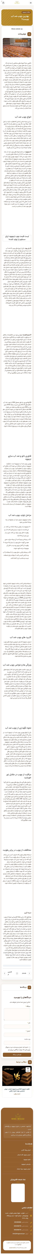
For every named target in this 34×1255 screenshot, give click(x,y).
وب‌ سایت (26, 1070)
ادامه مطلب (16, 1125)
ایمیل (26, 1062)
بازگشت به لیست (16, 1004)
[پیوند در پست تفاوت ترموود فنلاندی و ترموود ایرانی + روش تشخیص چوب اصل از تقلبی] (16, 1107)
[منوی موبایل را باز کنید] (29, 3)
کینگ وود (7, 986)
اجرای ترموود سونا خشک (22, 1200)
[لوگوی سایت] (16, 3)
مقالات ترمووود (25, 12)
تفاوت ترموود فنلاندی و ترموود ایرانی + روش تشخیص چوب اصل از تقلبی (16, 1121)
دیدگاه (26, 1037)
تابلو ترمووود (25, 1191)
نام (27, 1054)
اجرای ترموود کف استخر (22, 1186)
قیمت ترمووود (26, 986)
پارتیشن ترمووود (24, 1195)
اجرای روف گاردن (24, 1181)
